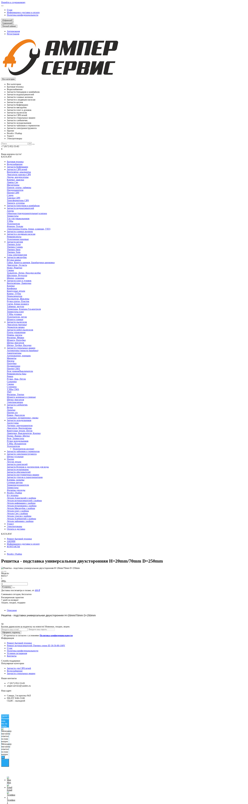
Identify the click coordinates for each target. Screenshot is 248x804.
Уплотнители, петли (17, 317)
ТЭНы (10, 221)
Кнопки (11, 286)
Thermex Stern (13, 249)
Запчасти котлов (15, 242)
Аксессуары (13, 423)
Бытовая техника (15, 161)
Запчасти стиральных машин (21, 348)
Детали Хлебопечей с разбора (21, 518)
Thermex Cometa (15, 247)
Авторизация (13, 31)
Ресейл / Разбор (14, 493)
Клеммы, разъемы (15, 480)
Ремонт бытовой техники (19, 539)
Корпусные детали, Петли (19, 430)
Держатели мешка (16, 327)
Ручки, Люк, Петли (16, 379)
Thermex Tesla (13, 252)
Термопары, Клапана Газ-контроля (24, 309)
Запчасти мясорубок (17, 257)
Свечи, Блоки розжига (18, 304)
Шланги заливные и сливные (21, 397)
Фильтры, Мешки (15, 337)
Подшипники (13, 366)
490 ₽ (37, 590)
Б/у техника (12, 495)
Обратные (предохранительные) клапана (27, 213)
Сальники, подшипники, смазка (22, 418)
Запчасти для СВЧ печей (19, 668)
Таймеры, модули (15, 306)
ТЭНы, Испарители (16, 443)
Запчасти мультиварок (18, 469)
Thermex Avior (14, 244)
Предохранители (15, 190)
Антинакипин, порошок (19, 355)
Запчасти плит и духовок (19, 280)
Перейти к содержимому (13, 2)
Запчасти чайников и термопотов (23, 451)
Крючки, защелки (15, 180)
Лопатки (11, 410)
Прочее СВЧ (13, 192)
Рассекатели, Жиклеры (18, 299)
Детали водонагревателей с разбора (24, 500)
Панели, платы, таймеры (19, 187)
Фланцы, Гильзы (15, 226)
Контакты (12, 656)
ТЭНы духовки (14, 314)
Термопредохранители (18, 485)
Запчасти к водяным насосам (21, 234)
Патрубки (12, 363)
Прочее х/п (12, 412)
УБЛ (9, 392)
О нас (9, 10)
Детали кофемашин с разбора (21, 503)
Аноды (10, 211)
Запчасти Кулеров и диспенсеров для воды (28, 467)
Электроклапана (15, 402)
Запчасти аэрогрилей (17, 464)
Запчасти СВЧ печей (17, 169)
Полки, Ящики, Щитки (18, 436)
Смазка (10, 270)
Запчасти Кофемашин (17, 167)
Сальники (12, 381)
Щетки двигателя (15, 342)
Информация (7, 638)
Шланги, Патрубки (16, 340)
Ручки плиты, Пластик (18, 301)
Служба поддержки (10, 661)
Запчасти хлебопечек (17, 405)
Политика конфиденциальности (22, 15)
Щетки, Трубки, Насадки (19, 345)
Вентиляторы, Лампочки (19, 283)
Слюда (10, 195)
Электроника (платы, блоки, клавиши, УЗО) (28, 229)
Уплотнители (13, 223)
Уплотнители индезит (23, 449)
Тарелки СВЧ (13, 198)
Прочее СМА (13, 368)
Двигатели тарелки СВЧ (19, 174)
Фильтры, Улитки (15, 394)
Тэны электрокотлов (17, 255)
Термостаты (13, 216)
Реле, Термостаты (15, 438)
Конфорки (12, 288)
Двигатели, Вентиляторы (19, 428)
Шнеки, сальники (15, 278)
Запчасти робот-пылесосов (20, 330)
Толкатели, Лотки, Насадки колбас (24, 273)
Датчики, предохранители (20, 425)
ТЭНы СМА (13, 389)
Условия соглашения (17, 653)
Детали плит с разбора (18, 511)
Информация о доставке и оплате (23, 12)
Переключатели (14, 296)
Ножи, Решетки (14, 267)
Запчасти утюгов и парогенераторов (25, 477)
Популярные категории (12, 663)
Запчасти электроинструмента (22, 454)
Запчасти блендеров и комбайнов (23, 205)
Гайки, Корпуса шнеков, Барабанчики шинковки (31, 262)
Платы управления (16, 332)
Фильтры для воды (16, 490)
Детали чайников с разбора (20, 521)
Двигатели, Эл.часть (17, 265)
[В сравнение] (5, 571)
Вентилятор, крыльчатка (19, 172)
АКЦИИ (11, 541)
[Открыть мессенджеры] (5, 763)
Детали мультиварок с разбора (21, 505)
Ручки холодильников (17, 441)
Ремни (10, 376)
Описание (12, 610)
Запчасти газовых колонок (20, 231)
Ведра (10, 407)
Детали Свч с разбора (17, 513)
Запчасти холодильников (19, 420)
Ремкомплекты (14, 236)
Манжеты (11, 358)
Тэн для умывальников (18, 218)
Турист (10, 524)
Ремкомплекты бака (16, 374)
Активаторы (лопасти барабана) (22, 350)
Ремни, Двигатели (16, 415)
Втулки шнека (14, 260)
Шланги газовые (15, 319)
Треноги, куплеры (16, 203)
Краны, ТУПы (14, 293)
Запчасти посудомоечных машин (23, 474)
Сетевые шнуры (15, 482)
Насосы (10, 361)
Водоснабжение (15, 164)
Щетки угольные (15, 456)
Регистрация (13, 34)
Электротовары (14, 526)
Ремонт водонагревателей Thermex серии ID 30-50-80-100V (36, 645)
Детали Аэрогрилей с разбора (21, 498)
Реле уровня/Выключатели (20, 371)
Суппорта (12, 386)
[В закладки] (2, 571)
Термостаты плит (15, 311)
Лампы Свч (12, 182)
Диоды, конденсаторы (18, 177)
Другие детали (14, 461)
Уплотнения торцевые (18, 239)
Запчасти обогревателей (19, 472)
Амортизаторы (14, 353)
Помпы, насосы (14, 335)
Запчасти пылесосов (17, 322)
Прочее (10, 459)
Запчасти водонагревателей (20, 208)
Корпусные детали (16, 291)
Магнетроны (13, 185)
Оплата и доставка (16, 529)
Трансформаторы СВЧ (18, 200)
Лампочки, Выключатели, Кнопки (24, 433)
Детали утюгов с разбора (19, 516)
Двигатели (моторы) (17, 324)
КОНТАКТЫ (13, 546)
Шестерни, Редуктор (17, 275)
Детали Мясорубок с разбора (21, 508)
